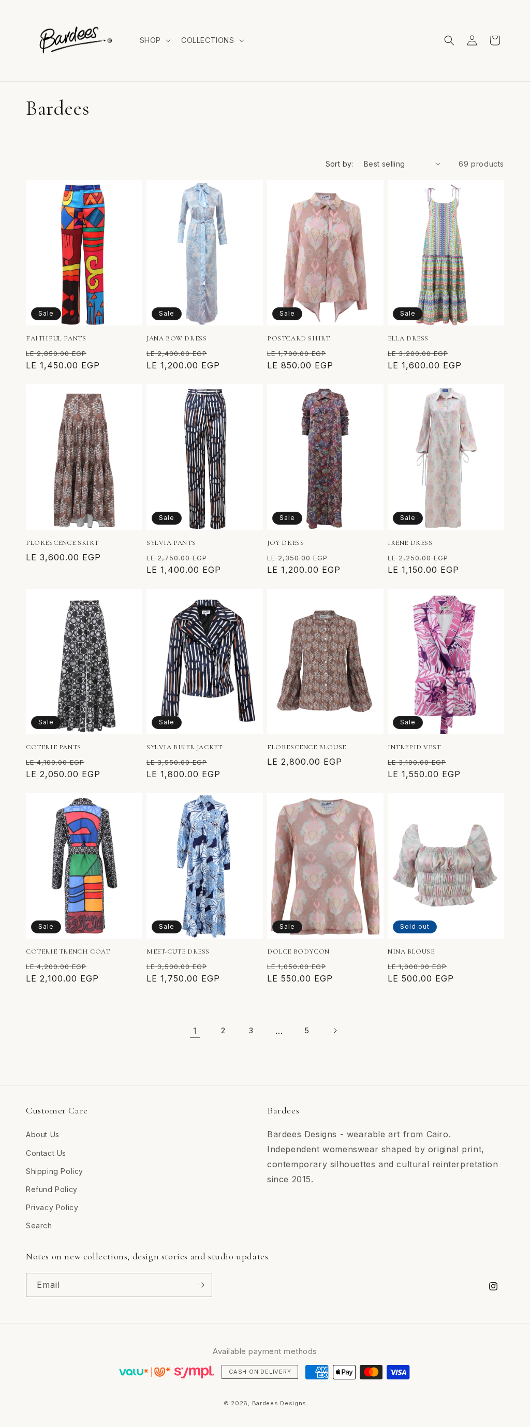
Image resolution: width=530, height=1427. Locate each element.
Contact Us (46, 1153)
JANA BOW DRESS (176, 338)
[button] (154, 40)
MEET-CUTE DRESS (178, 951)
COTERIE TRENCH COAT (68, 951)
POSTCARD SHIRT (298, 338)
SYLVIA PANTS (171, 543)
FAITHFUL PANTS (56, 338)
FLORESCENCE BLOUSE (306, 747)
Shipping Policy (54, 1171)
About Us (43, 1134)
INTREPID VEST (414, 747)
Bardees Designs (279, 1403)
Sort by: (340, 163)
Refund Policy (52, 1189)
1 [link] (195, 1030)
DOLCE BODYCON (298, 951)
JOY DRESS (285, 543)
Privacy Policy (52, 1207)
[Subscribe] (200, 1285)
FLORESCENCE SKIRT (62, 543)
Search (39, 1225)
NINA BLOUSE (411, 951)
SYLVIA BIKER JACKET (184, 747)
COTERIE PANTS (53, 747)
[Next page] (334, 1030)
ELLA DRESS (408, 338)
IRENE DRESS (410, 543)
